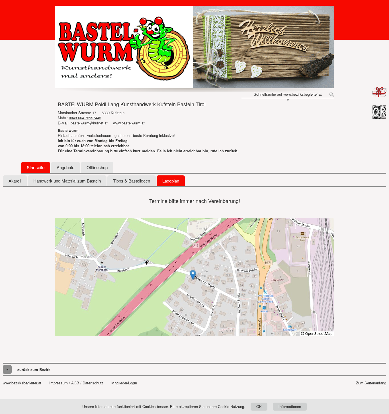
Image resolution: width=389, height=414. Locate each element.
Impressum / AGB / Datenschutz (76, 383)
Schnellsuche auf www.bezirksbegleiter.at (288, 94)
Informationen (290, 406)
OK (259, 406)
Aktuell (15, 181)
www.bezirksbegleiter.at (22, 383)
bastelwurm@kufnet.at (89, 123)
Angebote (65, 167)
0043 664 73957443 (85, 117)
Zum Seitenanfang (371, 383)
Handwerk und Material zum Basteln (67, 181)
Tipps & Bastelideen (131, 181)
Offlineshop (97, 167)
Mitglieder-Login (124, 383)
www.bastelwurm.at (129, 123)
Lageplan (170, 181)
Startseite (35, 167)
